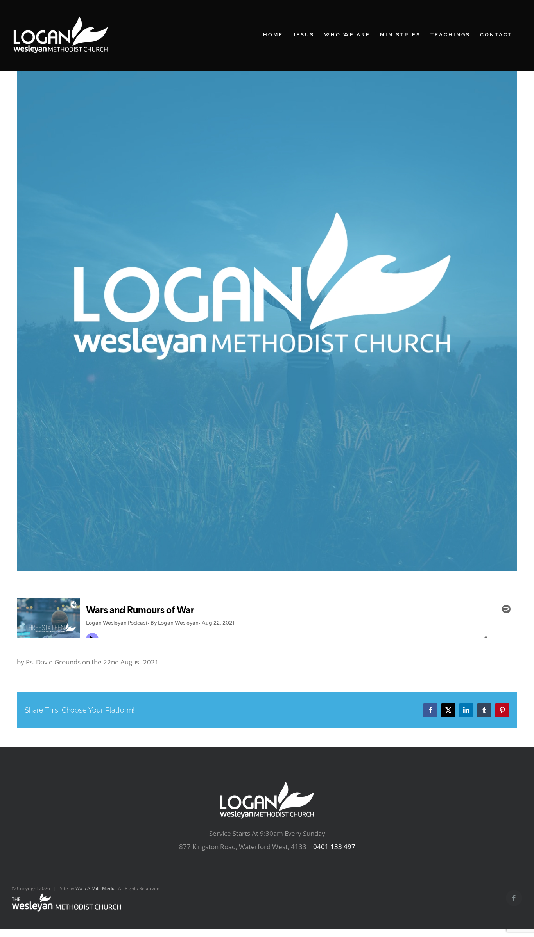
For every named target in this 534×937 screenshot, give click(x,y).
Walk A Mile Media (95, 888)
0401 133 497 (334, 846)
